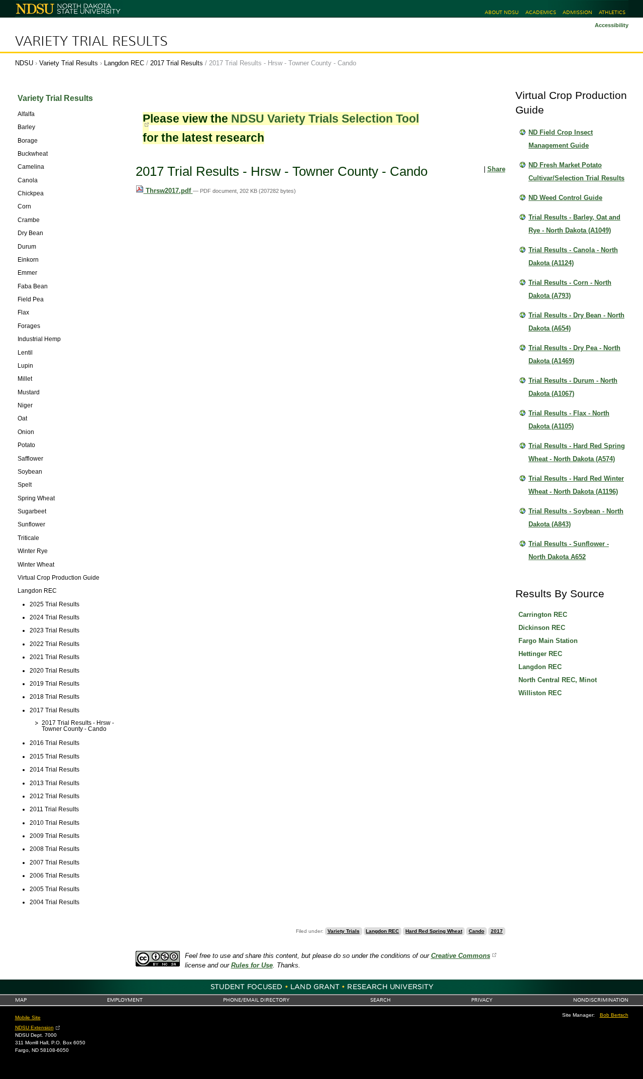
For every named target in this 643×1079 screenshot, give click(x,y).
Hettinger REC (540, 654)
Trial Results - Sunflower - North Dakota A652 (568, 550)
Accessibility (611, 25)
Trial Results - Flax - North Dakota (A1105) (568, 419)
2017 (497, 931)
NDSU (24, 63)
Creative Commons (460, 955)
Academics (540, 12)
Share (496, 169)
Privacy (481, 1000)
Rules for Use (252, 965)
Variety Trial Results (91, 41)
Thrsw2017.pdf (168, 190)
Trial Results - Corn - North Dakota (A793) (569, 289)
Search (380, 1000)
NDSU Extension (34, 1027)
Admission (577, 12)
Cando (476, 931)
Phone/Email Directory (256, 1000)
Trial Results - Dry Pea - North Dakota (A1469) (574, 354)
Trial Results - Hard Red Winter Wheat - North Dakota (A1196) (576, 485)
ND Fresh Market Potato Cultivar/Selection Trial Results (576, 171)
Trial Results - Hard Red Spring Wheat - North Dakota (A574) (576, 452)
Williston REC (540, 693)
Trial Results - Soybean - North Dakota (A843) (575, 517)
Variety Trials (344, 931)
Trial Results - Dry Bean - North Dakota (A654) (576, 321)
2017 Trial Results (176, 63)
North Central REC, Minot (557, 680)
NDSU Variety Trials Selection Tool (325, 118)
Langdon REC (124, 63)
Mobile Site (28, 1017)
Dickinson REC (541, 627)
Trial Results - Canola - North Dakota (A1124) (573, 256)
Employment (125, 1000)
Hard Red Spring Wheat (433, 931)
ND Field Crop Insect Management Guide (560, 139)
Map (21, 1000)
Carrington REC (542, 614)
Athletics (612, 12)
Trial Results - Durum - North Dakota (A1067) (572, 387)
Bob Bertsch (614, 1015)
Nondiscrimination (600, 1000)
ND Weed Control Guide (565, 197)
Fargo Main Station (548, 640)
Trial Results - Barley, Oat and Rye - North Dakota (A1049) (574, 223)
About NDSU (501, 12)
